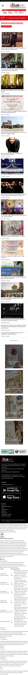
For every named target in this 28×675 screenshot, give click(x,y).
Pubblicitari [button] (2, 657)
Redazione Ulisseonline (10, 367)
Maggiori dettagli (9, 530)
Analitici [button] (2, 647)
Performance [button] (3, 637)
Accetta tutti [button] (13, 532)
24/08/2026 (16, 367)
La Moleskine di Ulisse (6, 26)
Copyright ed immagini (6, 514)
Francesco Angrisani (9, 392)
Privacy (2, 508)
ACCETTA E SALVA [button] (4, 674)
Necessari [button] (2, 558)
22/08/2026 (16, 443)
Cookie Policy (4, 509)
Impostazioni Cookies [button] (5, 532)
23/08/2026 (15, 417)
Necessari (3, 559)
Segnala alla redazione (6, 506)
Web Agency (4, 521)
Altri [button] (1, 667)
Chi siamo (3, 503)
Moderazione (4, 512)
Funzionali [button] (2, 627)
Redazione (3, 505)
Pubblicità (3, 511)
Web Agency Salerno (13, 521)
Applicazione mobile (5, 516)
